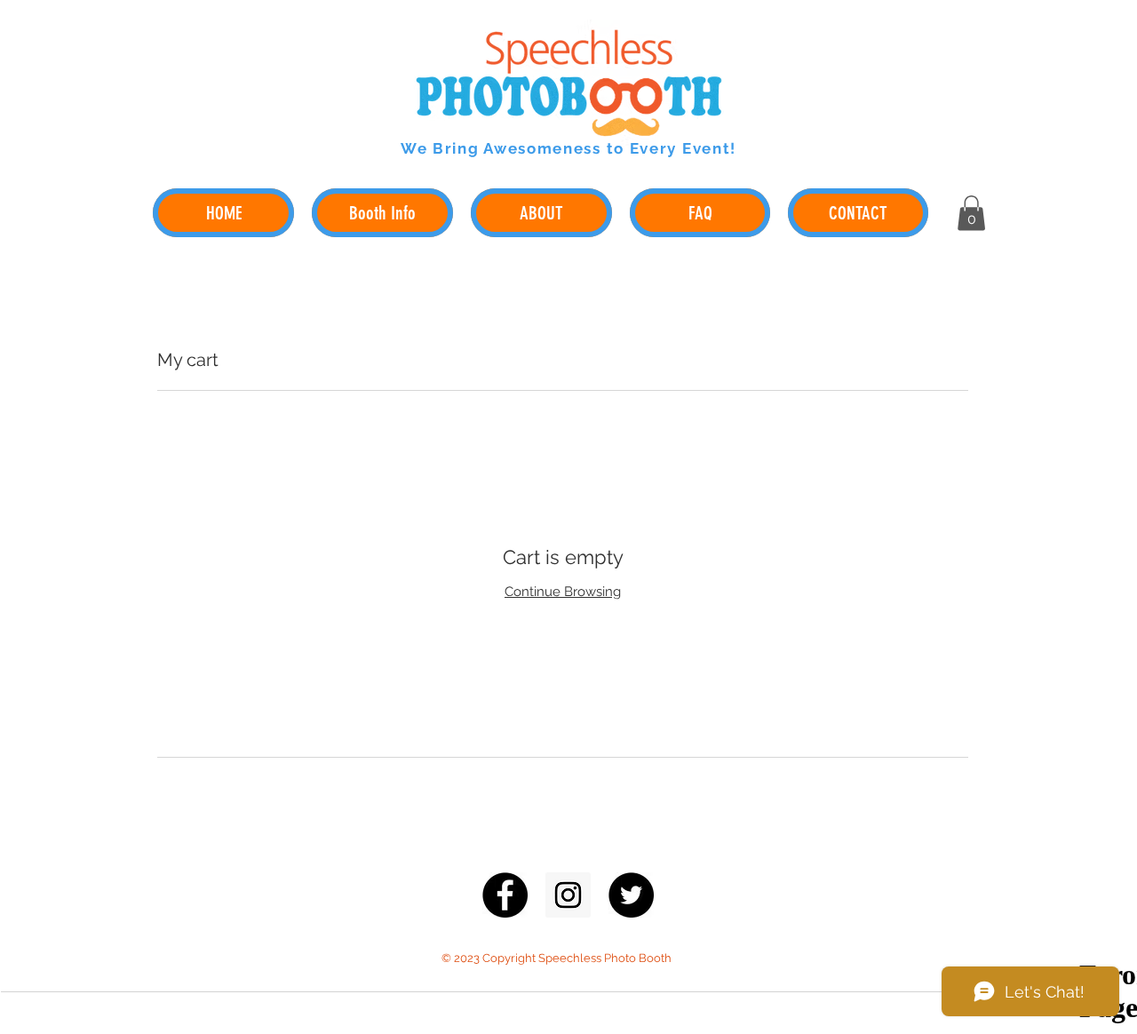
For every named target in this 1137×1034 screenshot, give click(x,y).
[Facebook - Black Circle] (505, 895)
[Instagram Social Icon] (568, 895)
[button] (971, 212)
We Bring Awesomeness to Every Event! (568, 148)
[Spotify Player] (869, 136)
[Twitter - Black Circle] (631, 895)
